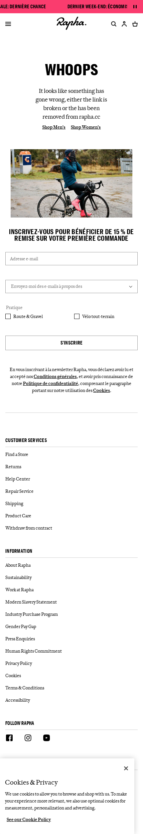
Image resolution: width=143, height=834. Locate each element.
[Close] (126, 768)
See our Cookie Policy (29, 819)
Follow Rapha (19, 723)
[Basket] (134, 24)
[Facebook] (9, 739)
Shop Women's (86, 127)
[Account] (124, 24)
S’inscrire (72, 343)
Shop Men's (54, 127)
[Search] (112, 24)
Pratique (14, 307)
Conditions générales (55, 376)
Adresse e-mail (24, 258)
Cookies (101, 390)
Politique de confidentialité (50, 383)
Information (18, 551)
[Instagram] (28, 739)
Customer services (26, 440)
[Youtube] (47, 739)
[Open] (8, 24)
